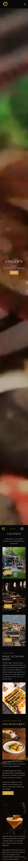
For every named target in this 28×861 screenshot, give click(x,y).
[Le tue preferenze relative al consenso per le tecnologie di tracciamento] (25, 858)
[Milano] (14, 562)
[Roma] (14, 596)
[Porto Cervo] (14, 630)
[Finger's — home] (5, 4)
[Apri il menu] (25, 4)
